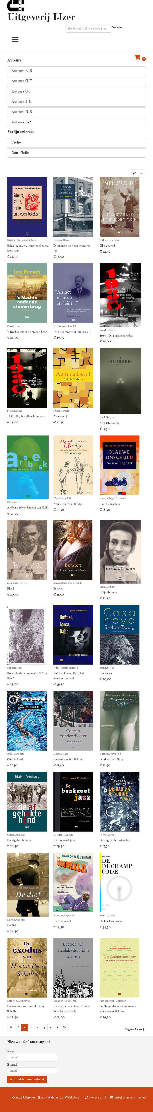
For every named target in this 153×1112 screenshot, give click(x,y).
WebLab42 (71, 1097)
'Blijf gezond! (108, 245)
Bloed (10, 588)
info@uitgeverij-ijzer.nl (130, 1098)
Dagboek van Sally (112, 759)
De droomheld (62, 921)
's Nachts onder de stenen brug (27, 332)
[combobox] (88, 29)
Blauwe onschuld (110, 504)
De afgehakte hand (19, 840)
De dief (11, 925)
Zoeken (116, 27)
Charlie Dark (15, 759)
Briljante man (108, 592)
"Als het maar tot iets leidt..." (72, 332)
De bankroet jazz (64, 840)
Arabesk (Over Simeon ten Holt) (27, 507)
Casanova (106, 673)
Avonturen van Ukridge (68, 504)
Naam (11, 1051)
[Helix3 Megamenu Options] (14, 41)
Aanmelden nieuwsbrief (27, 1079)
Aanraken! (60, 416)
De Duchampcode (111, 921)
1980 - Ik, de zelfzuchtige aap (26, 416)
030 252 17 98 (97, 1098)
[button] (76, 71)
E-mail (12, 1065)
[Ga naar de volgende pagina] (57, 1027)
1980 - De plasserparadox (116, 335)
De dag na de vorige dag (115, 840)
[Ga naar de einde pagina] (65, 1027)
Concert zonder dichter (67, 759)
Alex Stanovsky (109, 423)
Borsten (58, 588)
